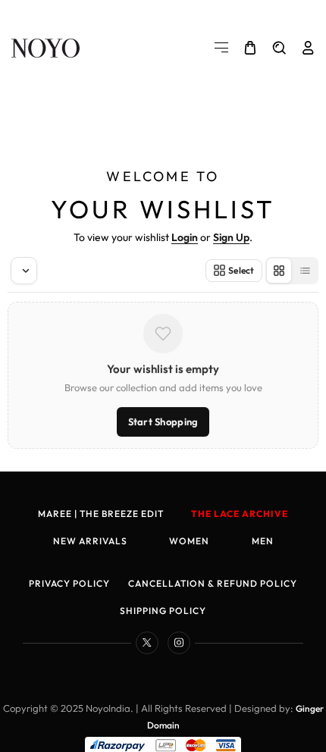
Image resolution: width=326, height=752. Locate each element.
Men (263, 541)
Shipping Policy (163, 610)
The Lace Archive (239, 513)
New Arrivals (90, 541)
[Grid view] (279, 270)
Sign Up (231, 237)
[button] (221, 48)
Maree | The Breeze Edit (101, 513)
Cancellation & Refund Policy (212, 583)
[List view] (305, 270)
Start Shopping (163, 421)
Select (241, 270)
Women (189, 541)
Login (184, 237)
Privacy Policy (69, 583)
